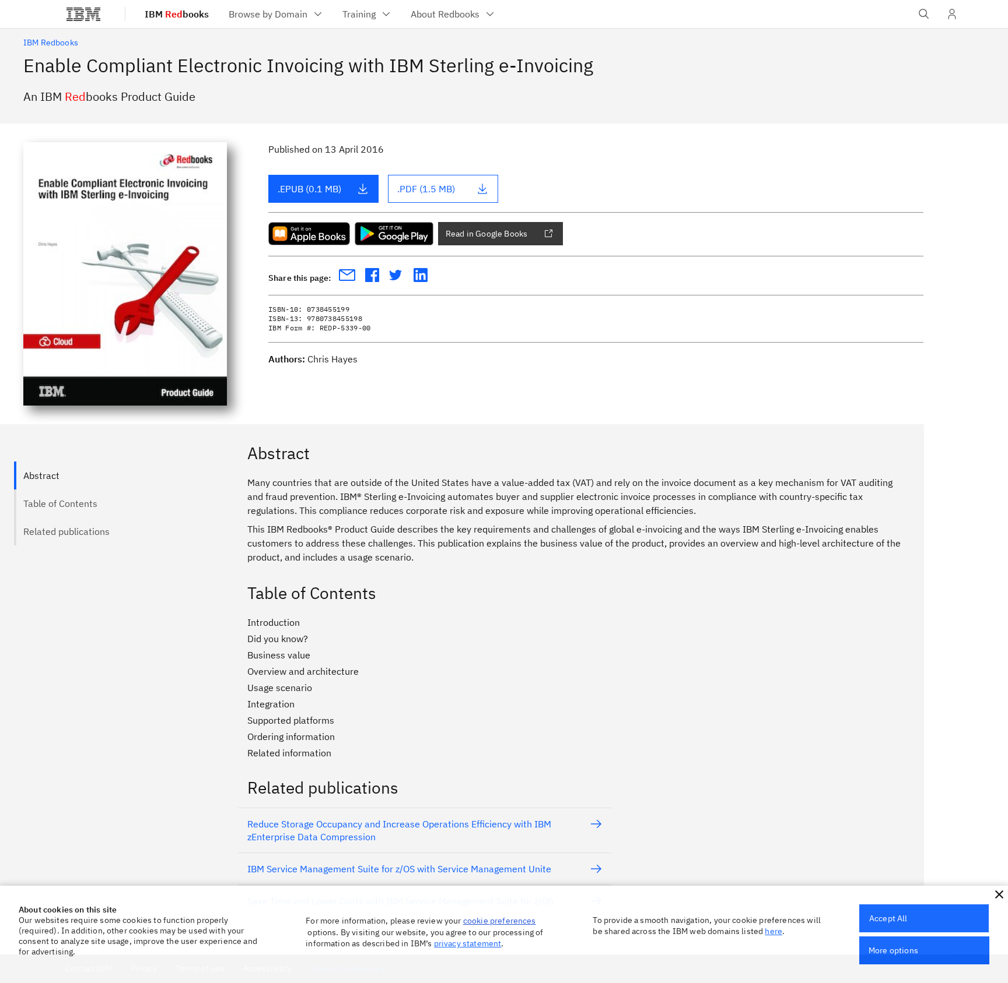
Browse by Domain (268, 14)
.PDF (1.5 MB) (426, 189)
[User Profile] (952, 14)
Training (359, 14)
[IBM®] (83, 14)
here (773, 931)
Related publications (66, 531)
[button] (999, 894)
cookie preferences (499, 920)
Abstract (41, 475)
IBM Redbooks (50, 42)
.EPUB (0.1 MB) (309, 189)
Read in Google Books (486, 233)
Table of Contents (60, 503)
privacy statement (468, 943)
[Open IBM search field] (924, 14)
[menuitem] (276, 14)
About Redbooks (445, 14)
